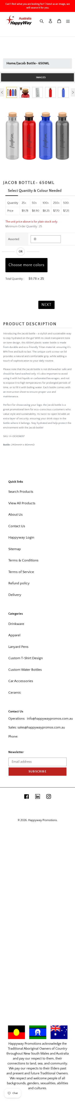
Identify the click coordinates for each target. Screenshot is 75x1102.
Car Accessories (20, 681)
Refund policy (19, 583)
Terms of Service (21, 572)
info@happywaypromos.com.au (50, 718)
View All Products (21, 503)
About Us (15, 514)
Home (11, 63)
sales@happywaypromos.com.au (41, 727)
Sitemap (14, 549)
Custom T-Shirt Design (25, 658)
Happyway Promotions (42, 820)
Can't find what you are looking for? (24, 4)
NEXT (46, 305)
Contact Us (16, 526)
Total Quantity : (14, 279)
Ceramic (14, 692)
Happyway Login (21, 537)
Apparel (14, 635)
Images (41, 77)
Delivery (14, 595)
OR (20, 251)
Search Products (20, 492)
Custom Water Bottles (25, 670)
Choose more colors (26, 265)
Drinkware (16, 624)
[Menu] (68, 21)
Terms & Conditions (23, 560)
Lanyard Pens (18, 647)
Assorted (13, 239)
